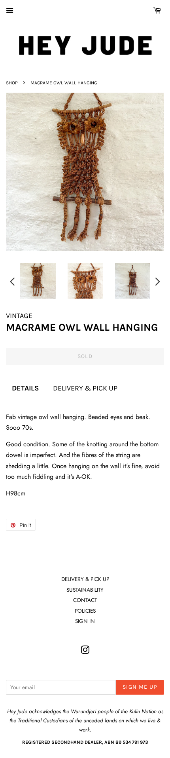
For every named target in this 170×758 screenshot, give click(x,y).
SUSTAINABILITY (85, 590)
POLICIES (85, 611)
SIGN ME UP (140, 687)
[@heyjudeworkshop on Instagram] (85, 651)
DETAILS (25, 388)
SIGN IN (85, 621)
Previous (12, 281)
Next (158, 281)
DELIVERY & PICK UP (85, 388)
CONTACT (85, 600)
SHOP (12, 83)
